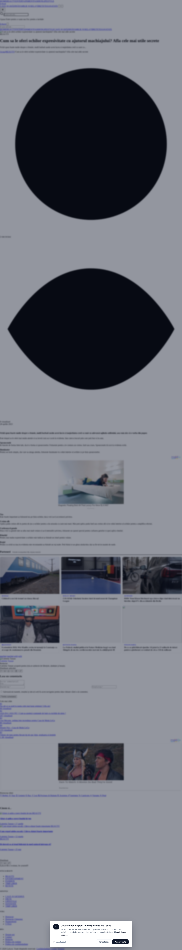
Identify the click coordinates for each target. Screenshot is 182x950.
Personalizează (59, 942)
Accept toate (120, 942)
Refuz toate (104, 942)
